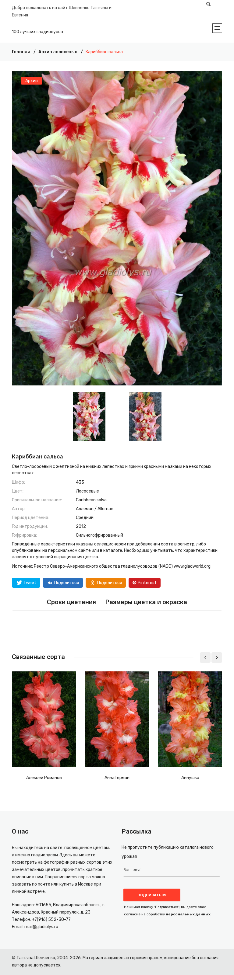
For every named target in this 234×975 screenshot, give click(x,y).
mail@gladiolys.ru (41, 926)
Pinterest (147, 582)
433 (80, 482)
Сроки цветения (71, 602)
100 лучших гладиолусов (37, 31)
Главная (21, 51)
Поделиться (66, 582)
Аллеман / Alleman (94, 508)
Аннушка (190, 777)
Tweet (29, 582)
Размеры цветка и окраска (146, 602)
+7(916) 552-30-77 (51, 919)
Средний (85, 517)
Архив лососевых (57, 51)
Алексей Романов (44, 777)
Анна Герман (117, 777)
